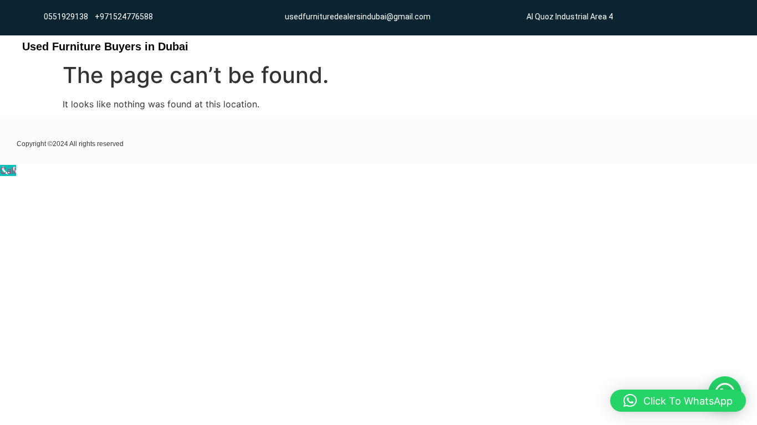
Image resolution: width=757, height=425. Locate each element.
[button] (678, 401)
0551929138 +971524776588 (98, 16)
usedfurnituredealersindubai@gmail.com (358, 16)
